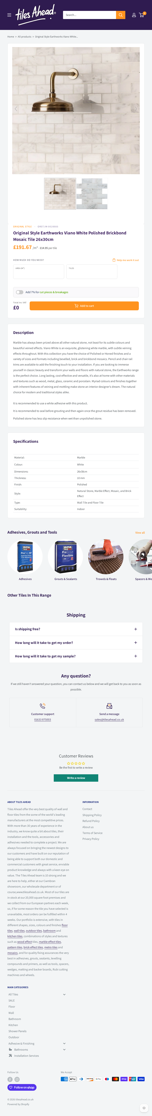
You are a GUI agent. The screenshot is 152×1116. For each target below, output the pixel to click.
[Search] (120, 15)
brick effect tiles (33, 947)
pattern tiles (14, 947)
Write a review (76, 778)
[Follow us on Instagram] (17, 1079)
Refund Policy (91, 821)
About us (88, 827)
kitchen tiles (14, 936)
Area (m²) (20, 268)
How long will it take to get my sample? (45, 656)
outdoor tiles (34, 931)
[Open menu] (9, 14)
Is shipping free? (27, 629)
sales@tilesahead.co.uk (109, 719)
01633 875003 (42, 719)
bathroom (49, 931)
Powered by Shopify (18, 1104)
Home (10, 36)
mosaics (12, 953)
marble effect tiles (50, 942)
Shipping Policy (92, 815)
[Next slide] (136, 108)
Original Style (22, 226)
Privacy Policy (90, 839)
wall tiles (19, 931)
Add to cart (87, 306)
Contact (87, 809)
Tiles (71, 268)
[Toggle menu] (64, 994)
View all (140, 533)
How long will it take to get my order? (44, 642)
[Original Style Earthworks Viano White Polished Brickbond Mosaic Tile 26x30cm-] (60, 193)
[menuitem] (38, 994)
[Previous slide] (16, 108)
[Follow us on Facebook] (10, 1079)
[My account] (134, 15)
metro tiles (50, 947)
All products (24, 36)
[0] (141, 15)
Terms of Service (92, 833)
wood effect (24, 942)
